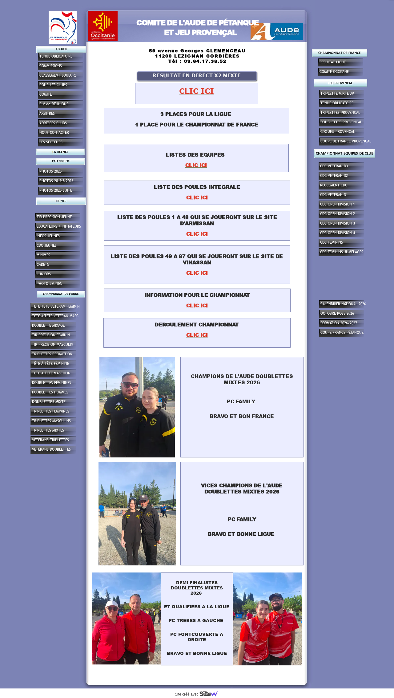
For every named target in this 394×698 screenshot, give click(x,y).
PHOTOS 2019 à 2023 (56, 181)
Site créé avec (187, 694)
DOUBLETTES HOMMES (50, 392)
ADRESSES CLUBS (53, 123)
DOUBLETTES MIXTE (49, 402)
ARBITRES (47, 113)
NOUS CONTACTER (54, 132)
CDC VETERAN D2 (334, 175)
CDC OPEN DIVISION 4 (337, 233)
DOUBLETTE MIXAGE (48, 325)
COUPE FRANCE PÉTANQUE (342, 332)
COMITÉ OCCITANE (334, 71)
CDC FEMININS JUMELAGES (341, 252)
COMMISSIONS (50, 66)
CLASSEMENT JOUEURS (58, 75)
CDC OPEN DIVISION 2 (337, 214)
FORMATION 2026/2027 (338, 323)
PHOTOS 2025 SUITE (55, 190)
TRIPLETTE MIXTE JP (337, 93)
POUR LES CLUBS (53, 85)
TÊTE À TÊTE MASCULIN (51, 373)
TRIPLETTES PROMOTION (52, 354)
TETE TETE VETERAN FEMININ (56, 306)
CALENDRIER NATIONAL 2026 (343, 304)
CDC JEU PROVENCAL (337, 131)
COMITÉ (45, 94)
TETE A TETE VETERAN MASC (55, 316)
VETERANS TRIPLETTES (50, 440)
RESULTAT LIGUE (333, 62)
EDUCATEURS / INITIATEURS (59, 226)
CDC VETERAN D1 (334, 194)
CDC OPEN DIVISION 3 (337, 223)
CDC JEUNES (47, 245)
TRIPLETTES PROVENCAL (340, 112)
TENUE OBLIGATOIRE (336, 103)
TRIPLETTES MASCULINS (51, 421)
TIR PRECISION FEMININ (51, 335)
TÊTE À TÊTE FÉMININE (50, 363)
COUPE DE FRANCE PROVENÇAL (345, 141)
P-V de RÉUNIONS (53, 104)
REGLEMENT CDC (333, 185)
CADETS (43, 264)
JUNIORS (44, 274)
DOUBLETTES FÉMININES (51, 382)
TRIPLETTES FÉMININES (50, 411)
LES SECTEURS (50, 142)
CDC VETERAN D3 (334, 166)
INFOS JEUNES (48, 236)
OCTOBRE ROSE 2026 (337, 313)
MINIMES (43, 255)
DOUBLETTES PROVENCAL (341, 122)
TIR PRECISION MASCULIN (52, 344)
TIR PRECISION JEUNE (54, 217)
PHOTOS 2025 (50, 171)
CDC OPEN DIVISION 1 (337, 204)
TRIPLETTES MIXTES (48, 430)
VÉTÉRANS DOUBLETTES (51, 449)
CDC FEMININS (331, 242)
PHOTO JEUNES (49, 283)
